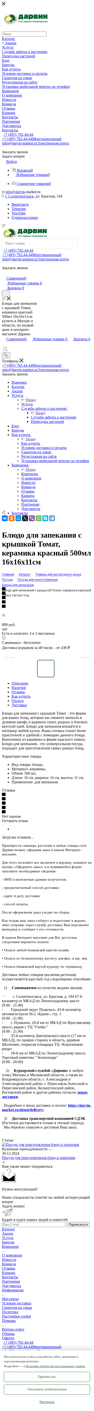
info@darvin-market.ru (35, 143)
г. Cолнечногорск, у (21, 196)
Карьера (8, 1273)
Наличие (19, 688)
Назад (31, 400)
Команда (9, 1264)
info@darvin (15, 192)
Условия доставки (16, 1303)
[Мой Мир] (18, 518)
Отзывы (18, 692)
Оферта (8, 1338)
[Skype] (45, 518)
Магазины (10, 1299)
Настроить (47, 1402)
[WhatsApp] (38, 518)
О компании (12, 1255)
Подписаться (78, 1224)
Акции (7, 1233)
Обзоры (8, 1334)
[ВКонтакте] (5, 518)
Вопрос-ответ (13, 1329)
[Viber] (32, 518)
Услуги (27, 404)
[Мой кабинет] (4, 273)
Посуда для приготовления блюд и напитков (38, 1158)
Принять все (47, 1377)
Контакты (10, 1277)
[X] (25, 518)
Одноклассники (25, 217)
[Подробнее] (3, 1162)
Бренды (8, 1242)
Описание (20, 683)
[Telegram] (52, 518)
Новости (9, 1260)
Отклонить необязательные (47, 1389)
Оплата (18, 701)
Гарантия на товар (17, 1307)
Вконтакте (20, 204)
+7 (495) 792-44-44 (18, 134)
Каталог (8, 1229)
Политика (10, 1312)
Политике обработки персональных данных (55, 1366)
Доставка (19, 705)
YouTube (19, 213)
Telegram (19, 209)
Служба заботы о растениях (53, 417)
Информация (12, 1290)
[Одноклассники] (11, 518)
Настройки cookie (16, 1316)
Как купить (30, 443)
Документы (11, 1286)
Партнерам (11, 1281)
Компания (29, 474)
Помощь (9, 1321)
